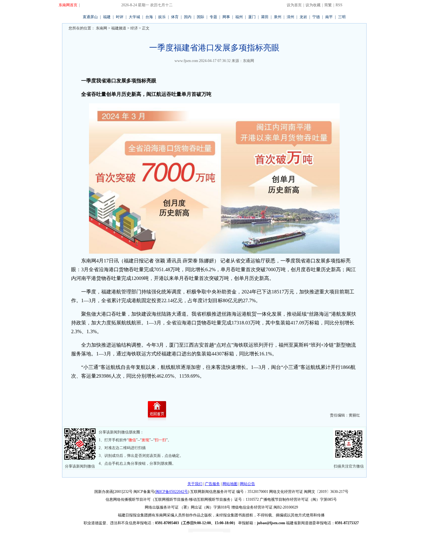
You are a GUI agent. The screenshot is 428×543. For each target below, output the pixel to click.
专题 (213, 17)
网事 (226, 17)
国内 (187, 17)
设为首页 (294, 5)
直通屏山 (90, 17)
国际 (200, 17)
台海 (149, 17)
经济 (134, 28)
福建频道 (118, 28)
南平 (329, 17)
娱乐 (162, 17)
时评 (119, 17)
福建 (107, 17)
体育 (175, 17)
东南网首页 (68, 5)
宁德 (316, 17)
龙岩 (303, 17)
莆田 (265, 17)
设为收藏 (313, 5)
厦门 (252, 17)
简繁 (328, 5)
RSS (339, 5)
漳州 (290, 17)
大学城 (134, 17)
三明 (342, 17)
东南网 (101, 28)
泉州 (277, 17)
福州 (239, 17)
